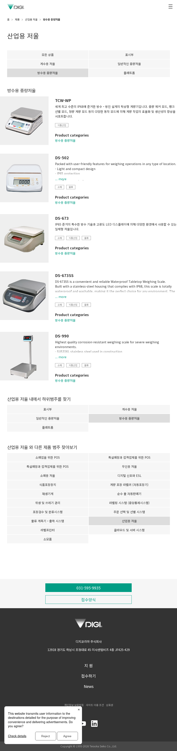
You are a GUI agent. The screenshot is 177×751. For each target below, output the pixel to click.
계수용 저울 (47, 64)
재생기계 (47, 494)
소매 (59, 187)
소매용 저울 (47, 475)
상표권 (109, 705)
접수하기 (88, 676)
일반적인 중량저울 (129, 64)
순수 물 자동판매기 (129, 494)
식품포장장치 (47, 484)
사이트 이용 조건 (95, 705)
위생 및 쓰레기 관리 (47, 503)
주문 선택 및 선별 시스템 (129, 512)
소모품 (47, 539)
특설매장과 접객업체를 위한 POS (129, 457)
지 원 (88, 665)
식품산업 (61, 125)
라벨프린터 (48, 530)
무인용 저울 (129, 466)
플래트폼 (129, 73)
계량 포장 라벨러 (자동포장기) (129, 484)
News (88, 686)
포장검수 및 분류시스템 (48, 512)
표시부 (129, 55)
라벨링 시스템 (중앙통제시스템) (129, 503)
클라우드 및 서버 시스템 (129, 530)
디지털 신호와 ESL (129, 475)
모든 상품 (48, 55)
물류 (71, 187)
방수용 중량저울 (65, 140)
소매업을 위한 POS (47, 457)
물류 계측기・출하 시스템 (47, 521)
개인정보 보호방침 (74, 705)
